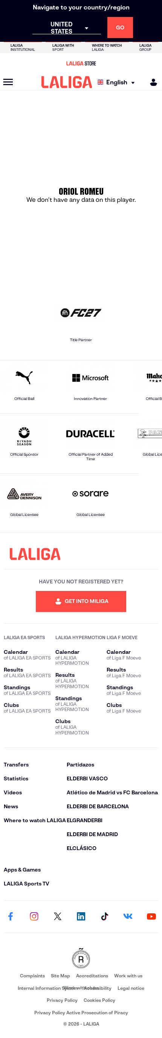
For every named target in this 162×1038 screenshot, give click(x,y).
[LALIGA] (66, 82)
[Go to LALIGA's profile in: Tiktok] (104, 917)
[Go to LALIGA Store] (81, 63)
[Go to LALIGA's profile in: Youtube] (151, 917)
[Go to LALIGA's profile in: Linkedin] (81, 917)
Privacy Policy (62, 1000)
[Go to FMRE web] (81, 958)
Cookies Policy (99, 1000)
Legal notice (131, 988)
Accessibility (98, 988)
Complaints (32, 975)
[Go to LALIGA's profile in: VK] (128, 917)
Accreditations (92, 975)
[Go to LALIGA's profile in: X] (57, 917)
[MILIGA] (151, 82)
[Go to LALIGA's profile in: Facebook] (10, 917)
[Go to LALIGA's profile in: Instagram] (34, 917)
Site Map (60, 975)
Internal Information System (48, 988)
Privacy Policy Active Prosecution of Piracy (81, 1012)
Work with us (128, 975)
